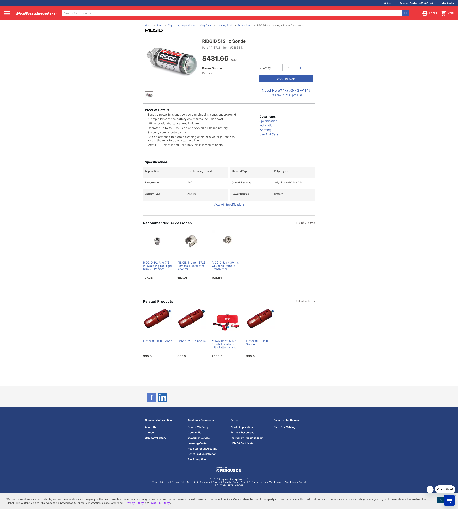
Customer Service (199, 437)
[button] (455, 496)
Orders (387, 3)
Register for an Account (202, 448)
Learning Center (198, 443)
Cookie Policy (240, 482)
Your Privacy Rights (295, 482)
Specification (268, 121)
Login (433, 13)
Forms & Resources (242, 432)
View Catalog (448, 3)
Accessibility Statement (199, 482)
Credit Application (242, 427)
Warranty (265, 130)
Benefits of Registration (202, 453)
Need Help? (272, 90)
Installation (266, 125)
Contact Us (194, 432)
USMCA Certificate (242, 443)
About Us (150, 427)
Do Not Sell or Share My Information (266, 482)
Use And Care (268, 134)
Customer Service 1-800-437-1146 (416, 3)
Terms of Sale (178, 482)
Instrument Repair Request (247, 437)
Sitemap (239, 484)
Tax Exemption (197, 459)
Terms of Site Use (161, 482)
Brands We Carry (198, 427)
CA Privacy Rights (224, 484)
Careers (150, 432)
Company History (155, 437)
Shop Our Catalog (284, 427)
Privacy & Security (221, 482)
